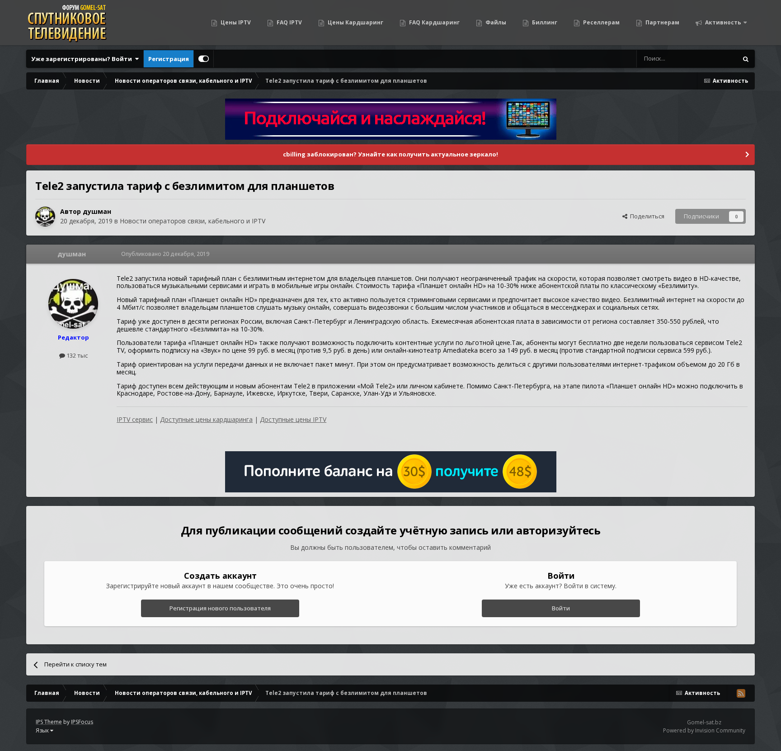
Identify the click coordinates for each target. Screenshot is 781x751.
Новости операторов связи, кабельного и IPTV (192, 221)
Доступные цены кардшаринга (206, 419)
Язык (43, 730)
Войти (561, 608)
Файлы (495, 22)
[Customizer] (203, 58)
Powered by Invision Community (704, 730)
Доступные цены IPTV (293, 419)
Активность (722, 22)
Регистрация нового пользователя (220, 608)
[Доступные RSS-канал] (741, 693)
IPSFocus (82, 722)
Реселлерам (601, 22)
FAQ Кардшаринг (434, 22)
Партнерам (661, 22)
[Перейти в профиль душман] (45, 217)
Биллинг (544, 22)
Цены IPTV (235, 22)
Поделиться (645, 216)
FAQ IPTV (288, 22)
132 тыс (76, 355)
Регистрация (168, 59)
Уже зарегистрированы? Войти (83, 59)
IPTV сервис (135, 419)
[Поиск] (745, 58)
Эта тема (713, 58)
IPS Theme (49, 722)
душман (97, 211)
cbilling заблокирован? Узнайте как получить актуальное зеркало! (390, 154)
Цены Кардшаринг (354, 22)
